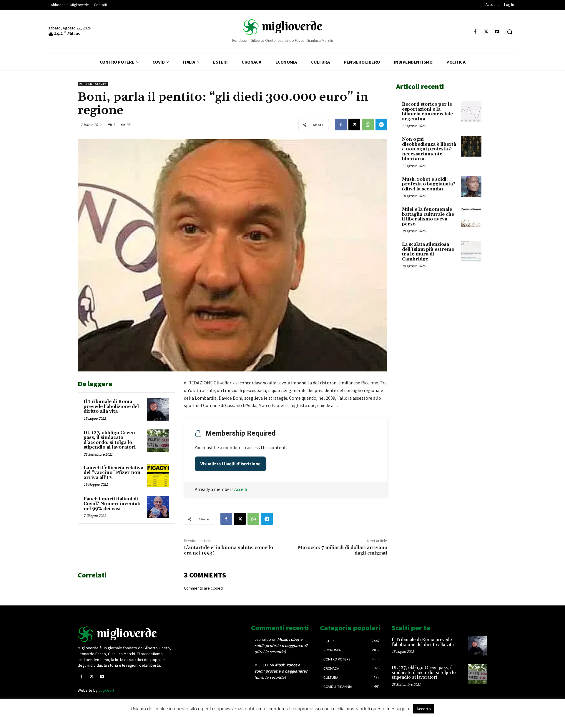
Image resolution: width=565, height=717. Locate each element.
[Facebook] (475, 32)
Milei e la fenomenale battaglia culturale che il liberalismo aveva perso (428, 217)
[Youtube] (497, 32)
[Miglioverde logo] (126, 634)
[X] (486, 32)
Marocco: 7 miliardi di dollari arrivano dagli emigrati (342, 550)
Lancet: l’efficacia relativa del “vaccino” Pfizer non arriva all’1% (113, 472)
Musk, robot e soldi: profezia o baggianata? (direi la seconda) (428, 184)
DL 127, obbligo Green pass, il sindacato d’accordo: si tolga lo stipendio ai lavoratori (110, 440)
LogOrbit (106, 690)
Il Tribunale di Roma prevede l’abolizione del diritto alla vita (111, 406)
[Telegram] (381, 124)
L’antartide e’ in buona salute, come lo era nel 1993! (228, 550)
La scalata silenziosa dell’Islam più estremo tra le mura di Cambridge (428, 252)
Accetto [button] (423, 708)
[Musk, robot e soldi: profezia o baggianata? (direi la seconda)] (471, 186)
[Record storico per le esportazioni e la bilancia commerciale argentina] (471, 111)
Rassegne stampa (93, 84)
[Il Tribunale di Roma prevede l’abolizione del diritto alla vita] (158, 409)
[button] (510, 32)
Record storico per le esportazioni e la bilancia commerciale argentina (427, 112)
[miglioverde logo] (282, 27)
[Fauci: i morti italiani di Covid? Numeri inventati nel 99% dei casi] (158, 507)
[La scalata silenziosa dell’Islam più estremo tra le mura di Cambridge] (471, 251)
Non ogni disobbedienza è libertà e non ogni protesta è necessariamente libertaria (429, 149)
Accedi (240, 489)
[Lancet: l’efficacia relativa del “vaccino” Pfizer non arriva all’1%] (158, 475)
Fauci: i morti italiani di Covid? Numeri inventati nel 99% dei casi (112, 504)
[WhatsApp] (368, 124)
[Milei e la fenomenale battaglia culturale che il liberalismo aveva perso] (471, 216)
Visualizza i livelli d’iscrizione (230, 464)
